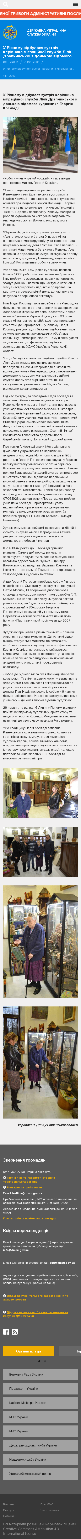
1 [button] (39, 1361)
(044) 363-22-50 (14, 1172)
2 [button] (45, 1361)
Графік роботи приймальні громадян (29, 1218)
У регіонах (32, 61)
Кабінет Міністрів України (27, 1403)
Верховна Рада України (26, 1374)
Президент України (23, 1389)
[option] (31, 1352)
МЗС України (18, 1417)
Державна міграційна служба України (46, 32)
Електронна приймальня (24, 1187)
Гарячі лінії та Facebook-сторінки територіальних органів (29, 1179)
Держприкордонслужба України (33, 1445)
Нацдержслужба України (27, 1459)
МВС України (18, 1431)
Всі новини (10, 61)
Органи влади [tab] (28, 1351)
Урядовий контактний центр (30, 1474)
